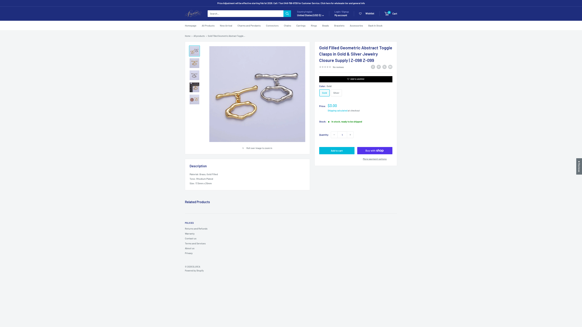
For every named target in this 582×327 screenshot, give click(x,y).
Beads (325, 25)
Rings (314, 25)
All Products (208, 25)
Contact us (190, 238)
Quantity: (324, 134)
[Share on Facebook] (373, 66)
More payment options (375, 158)
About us (189, 248)
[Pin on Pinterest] (379, 66)
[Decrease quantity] (334, 135)
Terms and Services (195, 243)
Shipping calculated (337, 110)
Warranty (190, 233)
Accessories (356, 25)
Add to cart (337, 150)
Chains (287, 25)
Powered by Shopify (194, 270)
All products (199, 36)
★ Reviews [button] (579, 166)
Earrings (301, 25)
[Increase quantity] (350, 135)
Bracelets (339, 25)
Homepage (190, 25)
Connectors (272, 25)
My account (340, 15)
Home (188, 36)
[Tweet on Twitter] (384, 66)
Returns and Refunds (196, 228)
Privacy (189, 253)
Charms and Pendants (249, 25)
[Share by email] (390, 66)
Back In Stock (375, 25)
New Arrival (226, 25)
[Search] (287, 13)
